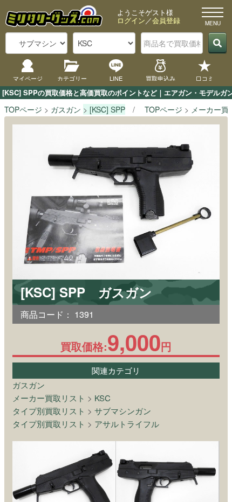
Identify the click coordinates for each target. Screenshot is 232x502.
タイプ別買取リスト (48, 410)
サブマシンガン (122, 410)
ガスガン (28, 385)
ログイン (131, 20)
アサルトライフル (126, 423)
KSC (102, 397)
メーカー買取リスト (48, 397)
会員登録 (166, 20)
